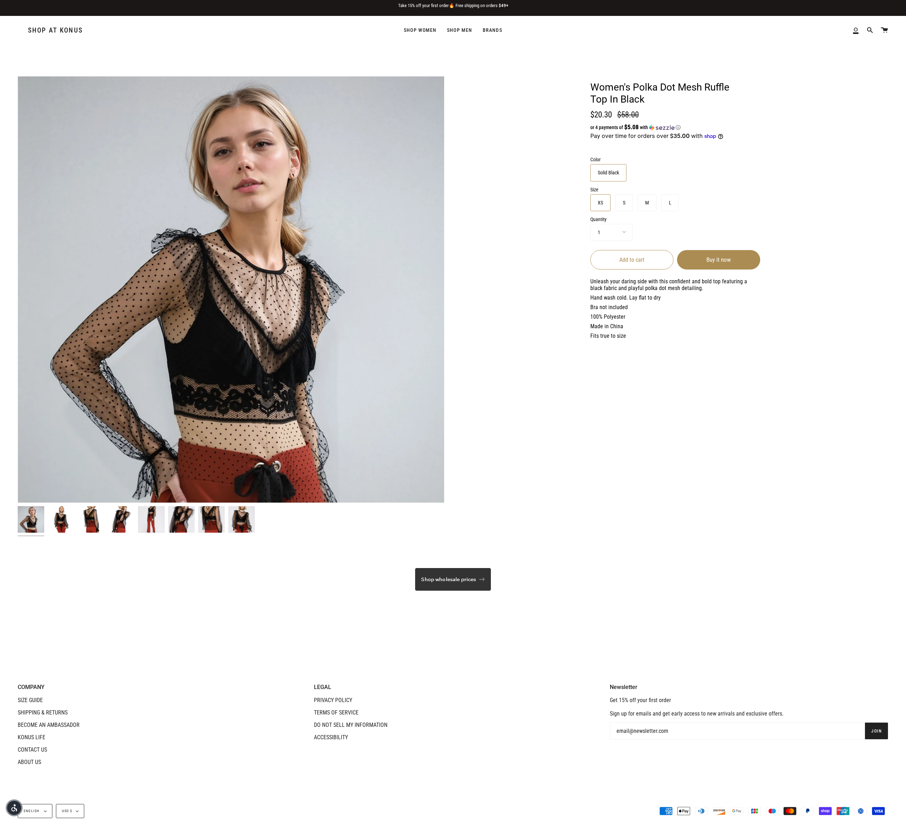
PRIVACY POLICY (333, 700)
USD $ (67, 811)
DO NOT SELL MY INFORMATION (351, 725)
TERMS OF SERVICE (336, 712)
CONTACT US (32, 749)
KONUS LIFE (31, 737)
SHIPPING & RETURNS (43, 712)
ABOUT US (29, 762)
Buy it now (718, 259)
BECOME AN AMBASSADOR (49, 725)
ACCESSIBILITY (331, 737)
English (32, 811)
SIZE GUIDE (30, 700)
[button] (662, 127)
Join (876, 731)
